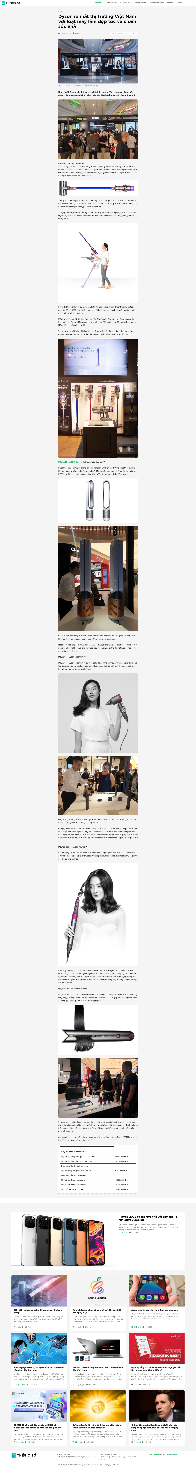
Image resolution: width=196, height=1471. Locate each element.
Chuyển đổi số (126, 3)
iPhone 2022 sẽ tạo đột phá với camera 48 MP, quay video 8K (148, 1218)
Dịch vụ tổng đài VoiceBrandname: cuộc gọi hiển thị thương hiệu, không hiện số (156, 1369)
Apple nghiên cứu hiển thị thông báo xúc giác (154, 1310)
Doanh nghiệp (140, 3)
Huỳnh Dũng (21, 1384)
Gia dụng (170, 3)
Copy (133, 34)
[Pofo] (11, 3)
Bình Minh (137, 1327)
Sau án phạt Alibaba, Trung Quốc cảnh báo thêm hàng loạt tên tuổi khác (39, 1369)
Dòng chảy (99, 3)
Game (180, 3)
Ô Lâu (18, 1327)
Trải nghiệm (111, 3)
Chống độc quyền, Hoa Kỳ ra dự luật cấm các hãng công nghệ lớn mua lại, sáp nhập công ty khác (154, 1428)
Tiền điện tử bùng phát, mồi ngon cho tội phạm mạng (38, 1311)
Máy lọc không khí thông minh (71, 462)
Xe (186, 3)
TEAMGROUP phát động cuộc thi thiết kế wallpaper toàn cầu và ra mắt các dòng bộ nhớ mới (38, 1428)
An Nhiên (124, 1232)
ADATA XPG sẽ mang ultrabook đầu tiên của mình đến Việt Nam (98, 1369)
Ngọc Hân (20, 1442)
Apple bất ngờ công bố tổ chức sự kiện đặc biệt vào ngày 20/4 (97, 1311)
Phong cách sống (157, 3)
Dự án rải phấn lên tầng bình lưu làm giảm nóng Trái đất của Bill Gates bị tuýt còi (97, 1426)
